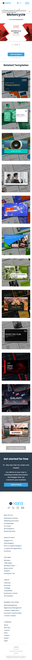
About (6, 625)
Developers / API (9, 573)
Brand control (8, 568)
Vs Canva (16, 649)
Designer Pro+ (8, 540)
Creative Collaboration (11, 610)
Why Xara (7, 628)
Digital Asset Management (13, 608)
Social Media (8, 591)
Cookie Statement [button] (11, 12)
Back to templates (16, 448)
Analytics (7, 571)
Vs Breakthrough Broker (16, 651)
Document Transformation (13, 613)
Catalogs (7, 588)
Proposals (7, 583)
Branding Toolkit (9, 565)
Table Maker (8, 563)
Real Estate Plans (9, 531)
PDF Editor (7, 560)
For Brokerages (9, 523)
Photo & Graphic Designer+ (13, 546)
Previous (12, 45)
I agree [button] (29, 11)
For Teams (7, 526)
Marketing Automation (11, 521)
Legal (5, 641)
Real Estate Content (11, 593)
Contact (7, 630)
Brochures (7, 585)
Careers (6, 635)
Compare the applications (13, 548)
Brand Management (10, 605)
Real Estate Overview (11, 518)
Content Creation (10, 616)
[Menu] (27, 3)
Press (6, 633)
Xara (7, 3)
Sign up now (16, 485)
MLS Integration (9, 529)
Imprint (6, 638)
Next (19, 45)
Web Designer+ (9, 543)
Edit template (16, 54)
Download (7, 551)
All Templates (8, 596)
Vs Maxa (16, 653)
